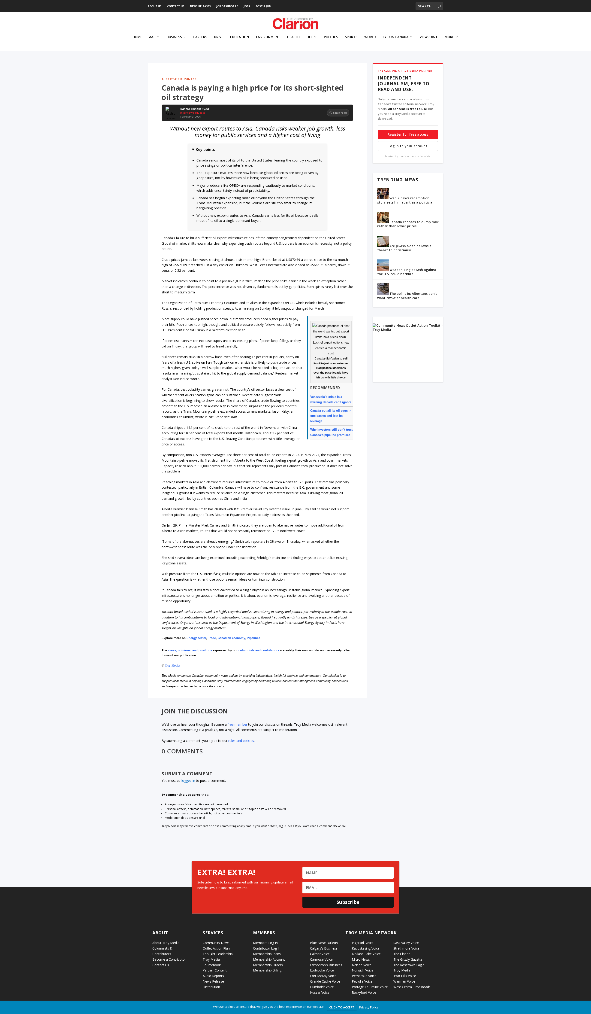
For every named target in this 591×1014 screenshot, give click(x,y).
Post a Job (263, 6)
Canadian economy (231, 638)
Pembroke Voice (364, 976)
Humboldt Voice (322, 987)
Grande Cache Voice (325, 981)
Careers (200, 37)
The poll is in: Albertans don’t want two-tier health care (407, 295)
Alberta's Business (179, 79)
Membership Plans (267, 954)
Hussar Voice (319, 992)
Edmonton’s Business (326, 965)
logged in (188, 780)
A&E (152, 37)
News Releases (200, 6)
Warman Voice (404, 981)
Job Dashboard (227, 6)
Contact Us (175, 6)
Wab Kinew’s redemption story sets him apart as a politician (405, 200)
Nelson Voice (361, 965)
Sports (351, 37)
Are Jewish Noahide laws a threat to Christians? (404, 248)
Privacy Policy (368, 1007)
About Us (155, 6)
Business (174, 37)
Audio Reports (213, 976)
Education (239, 37)
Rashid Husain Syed (194, 109)
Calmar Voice (320, 954)
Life (310, 37)
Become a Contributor (169, 959)
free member (237, 724)
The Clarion (401, 954)
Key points (205, 149)
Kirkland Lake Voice (366, 954)
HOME (137, 37)
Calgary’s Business (324, 948)
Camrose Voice (321, 959)
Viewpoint (429, 37)
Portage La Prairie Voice (370, 987)
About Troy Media (165, 943)
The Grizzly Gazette (407, 959)
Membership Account (269, 959)
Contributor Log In (266, 948)
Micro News (361, 959)
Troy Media (172, 665)
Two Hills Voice (404, 976)
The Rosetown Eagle (408, 965)
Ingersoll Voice (363, 943)
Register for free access (408, 134)
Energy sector (196, 638)
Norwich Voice (362, 970)
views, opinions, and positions (190, 650)
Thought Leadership (218, 954)
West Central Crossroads (412, 987)
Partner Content (215, 970)
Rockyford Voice (364, 992)
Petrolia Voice (362, 981)
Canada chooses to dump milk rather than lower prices (408, 224)
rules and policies (241, 740)
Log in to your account (408, 146)
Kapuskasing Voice (366, 948)
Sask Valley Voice (406, 943)
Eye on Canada (395, 37)
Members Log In (265, 943)
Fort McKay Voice (323, 976)
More (449, 37)
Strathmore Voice (406, 948)
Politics (331, 37)
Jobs (247, 6)
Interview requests (192, 112)
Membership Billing (267, 970)
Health (293, 37)
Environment (268, 37)
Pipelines (253, 638)
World (370, 37)
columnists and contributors (258, 650)
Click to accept (341, 1007)
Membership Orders (268, 965)
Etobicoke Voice (322, 970)
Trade (212, 638)
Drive (218, 37)
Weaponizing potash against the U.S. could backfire (406, 272)
